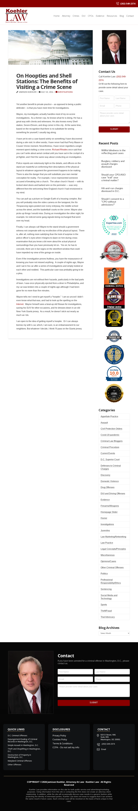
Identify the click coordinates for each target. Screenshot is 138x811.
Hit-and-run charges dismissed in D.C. (112, 189)
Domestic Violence (110, 481)
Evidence (105, 500)
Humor (104, 518)
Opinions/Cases (108, 561)
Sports (104, 604)
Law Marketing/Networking (113, 537)
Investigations (65, 92)
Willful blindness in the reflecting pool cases (113, 151)
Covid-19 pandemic (110, 435)
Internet (19, 304)
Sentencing (106, 589)
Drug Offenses (107, 487)
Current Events (108, 453)
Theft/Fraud (106, 611)
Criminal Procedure (110, 447)
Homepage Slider (109, 512)
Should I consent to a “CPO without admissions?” (112, 202)
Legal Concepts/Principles (113, 549)
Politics (104, 573)
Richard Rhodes (60, 149)
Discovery (105, 475)
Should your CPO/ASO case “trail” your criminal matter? (113, 178)
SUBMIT (114, 129)
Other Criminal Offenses (112, 567)
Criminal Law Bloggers (112, 441)
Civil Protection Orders (111, 429)
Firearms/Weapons (110, 506)
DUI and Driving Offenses (113, 493)
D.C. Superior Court (110, 459)
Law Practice (107, 543)
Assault (104, 423)
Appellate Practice (109, 416)
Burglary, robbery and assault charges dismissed (113, 164)
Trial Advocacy (108, 617)
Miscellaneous (108, 555)
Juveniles (105, 530)
